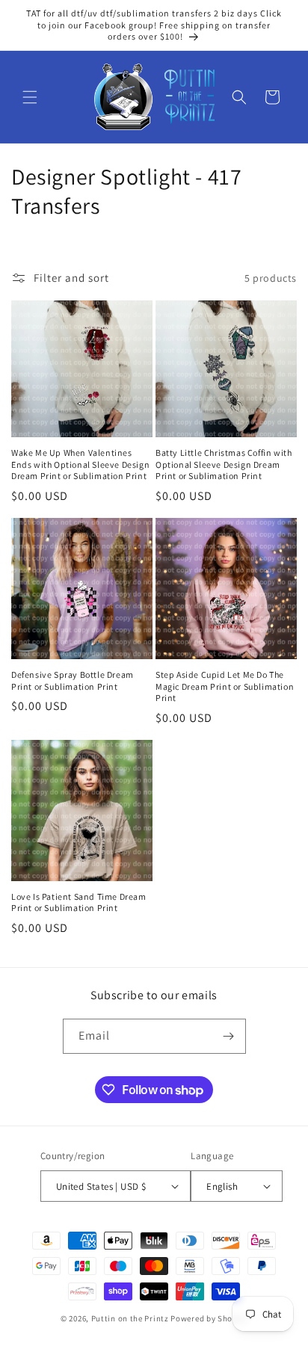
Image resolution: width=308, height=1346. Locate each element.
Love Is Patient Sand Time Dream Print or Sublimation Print (79, 902)
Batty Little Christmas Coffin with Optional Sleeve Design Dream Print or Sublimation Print (223, 464)
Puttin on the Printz (130, 1318)
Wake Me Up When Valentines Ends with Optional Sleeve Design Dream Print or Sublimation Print (80, 464)
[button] (29, 97)
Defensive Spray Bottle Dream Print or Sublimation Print (72, 680)
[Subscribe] (228, 1036)
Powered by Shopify (208, 1318)
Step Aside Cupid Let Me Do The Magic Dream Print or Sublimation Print (224, 686)
